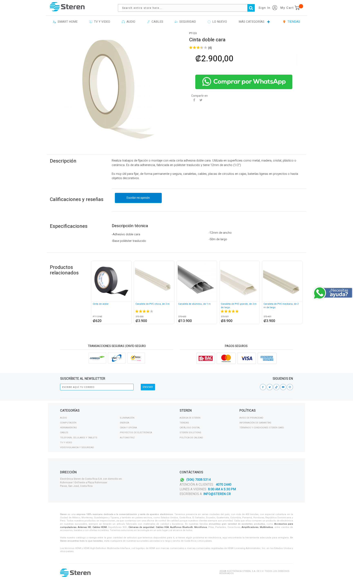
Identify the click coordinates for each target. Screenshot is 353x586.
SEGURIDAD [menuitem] (187, 21)
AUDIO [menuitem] (130, 21)
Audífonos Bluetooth (181, 527)
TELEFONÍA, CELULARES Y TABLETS (78, 437)
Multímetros (266, 527)
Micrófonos (200, 527)
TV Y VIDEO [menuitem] (101, 21)
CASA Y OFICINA (128, 427)
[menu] (176, 22)
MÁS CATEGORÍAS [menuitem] (251, 21)
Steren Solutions (190, 432)
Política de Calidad (191, 437)
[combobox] (188, 7)
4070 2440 (223, 484)
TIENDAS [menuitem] (293, 21)
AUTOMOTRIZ (127, 437)
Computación (68, 422)
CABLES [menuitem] (156, 21)
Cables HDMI (100, 527)
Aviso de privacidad (251, 418)
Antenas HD (84, 527)
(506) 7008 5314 (198, 479)
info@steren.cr (217, 494)
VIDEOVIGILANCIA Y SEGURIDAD (77, 447)
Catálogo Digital (190, 427)
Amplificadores (250, 527)
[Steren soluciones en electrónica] (67, 6)
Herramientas (68, 427)
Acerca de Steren (190, 418)
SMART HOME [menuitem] (67, 21)
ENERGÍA (124, 422)
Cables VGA (162, 527)
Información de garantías (255, 422)
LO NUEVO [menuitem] (219, 21)
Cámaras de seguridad (141, 527)
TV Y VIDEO (66, 442)
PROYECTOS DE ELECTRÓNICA (136, 432)
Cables (64, 432)
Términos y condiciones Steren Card (261, 427)
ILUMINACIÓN (127, 418)
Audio (63, 418)
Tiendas (184, 422)
